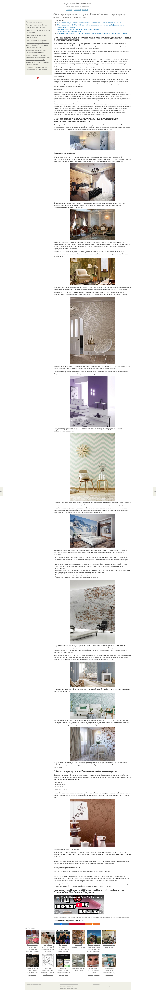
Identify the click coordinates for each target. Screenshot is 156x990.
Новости (77, 9)
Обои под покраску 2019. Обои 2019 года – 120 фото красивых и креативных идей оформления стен (90, 25)
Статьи (85, 9)
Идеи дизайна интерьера (78, 3)
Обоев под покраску (92, 917)
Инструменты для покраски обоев (69, 31)
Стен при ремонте (124, 917)
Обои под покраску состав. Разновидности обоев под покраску (78, 29)
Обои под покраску (63, 917)
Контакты (62, 984)
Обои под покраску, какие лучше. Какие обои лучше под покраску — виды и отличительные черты (89, 23)
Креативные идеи (83, 917)
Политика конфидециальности (66, 986)
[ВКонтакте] (61, 924)
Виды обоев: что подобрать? (68, 27)
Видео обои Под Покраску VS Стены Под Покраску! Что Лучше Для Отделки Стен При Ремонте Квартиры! (92, 34)
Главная (69, 9)
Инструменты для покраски (103, 917)
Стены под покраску (115, 917)
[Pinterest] (77, 924)
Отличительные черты (73, 917)
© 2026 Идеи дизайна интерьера (34, 984)
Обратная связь (96, 984)
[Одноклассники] (92, 924)
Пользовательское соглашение (71, 984)
